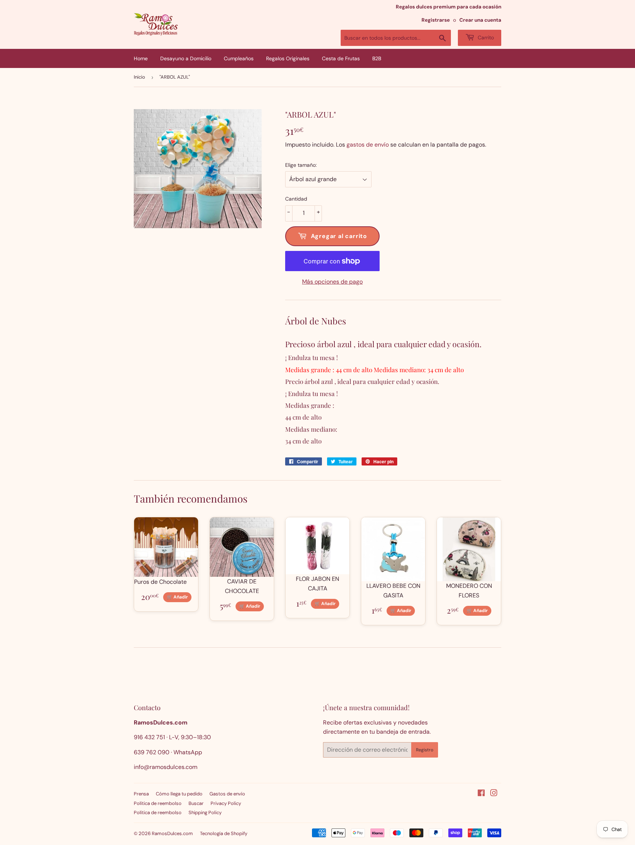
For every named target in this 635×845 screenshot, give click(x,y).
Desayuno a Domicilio (185, 58)
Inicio (139, 77)
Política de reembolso (158, 803)
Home (141, 58)
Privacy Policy (226, 803)
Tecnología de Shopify (223, 833)
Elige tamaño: (301, 165)
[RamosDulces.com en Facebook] (481, 794)
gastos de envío (368, 144)
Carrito (485, 37)
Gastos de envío (227, 794)
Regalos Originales (287, 58)
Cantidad (296, 198)
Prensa (141, 794)
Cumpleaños (239, 58)
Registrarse (435, 20)
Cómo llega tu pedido (179, 794)
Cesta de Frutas (341, 58)
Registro (424, 750)
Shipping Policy (205, 812)
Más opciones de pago (332, 281)
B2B (376, 58)
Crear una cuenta (480, 20)
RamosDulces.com (172, 833)
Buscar (196, 803)
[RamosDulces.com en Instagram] (494, 794)
